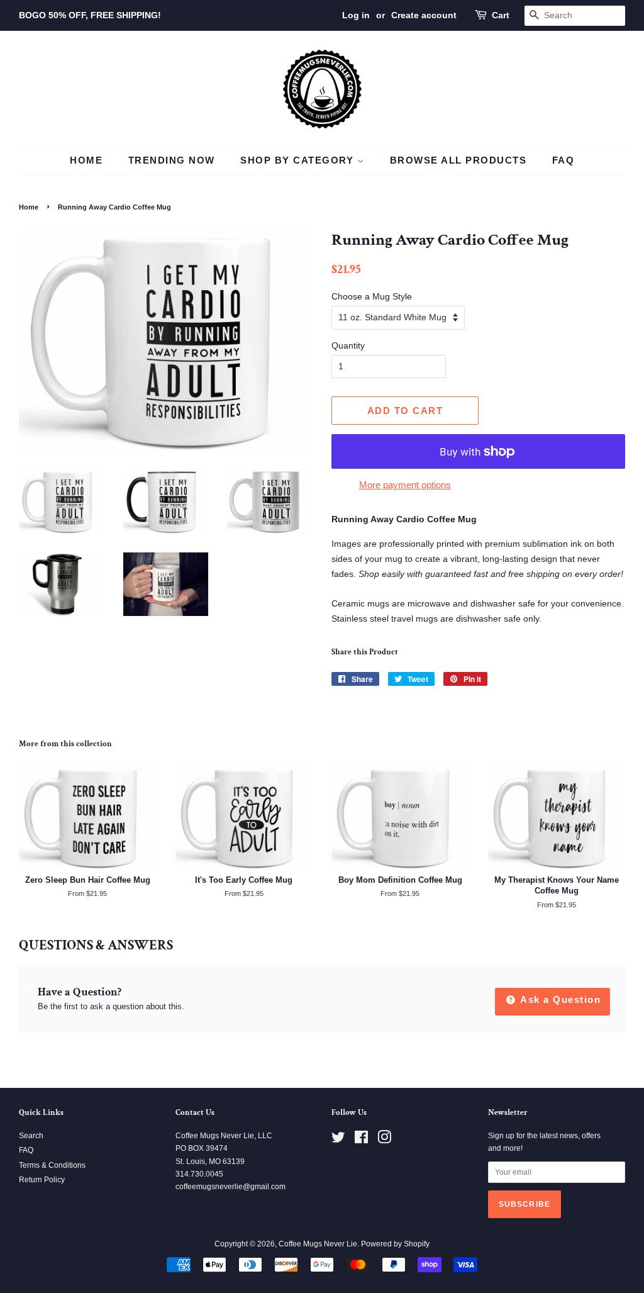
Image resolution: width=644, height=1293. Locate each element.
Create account (424, 15)
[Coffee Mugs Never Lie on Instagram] (384, 1140)
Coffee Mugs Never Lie (318, 1244)
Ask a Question (559, 999)
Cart (500, 15)
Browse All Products (458, 160)
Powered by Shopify (395, 1244)
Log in (356, 15)
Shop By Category (298, 160)
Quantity (348, 345)
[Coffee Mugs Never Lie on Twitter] (338, 1140)
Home (86, 160)
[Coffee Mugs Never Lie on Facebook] (361, 1140)
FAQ (563, 160)
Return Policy (42, 1179)
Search (31, 1135)
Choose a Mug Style (371, 296)
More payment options (405, 484)
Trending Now (171, 160)
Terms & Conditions (52, 1165)
